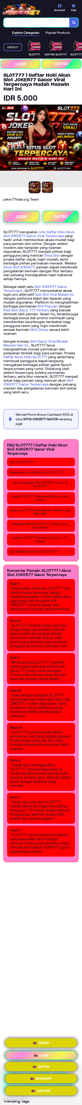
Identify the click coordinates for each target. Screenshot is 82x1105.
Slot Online (40, 330)
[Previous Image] (3, 146)
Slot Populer (48, 306)
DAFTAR (61, 64)
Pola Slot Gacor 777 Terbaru (26, 310)
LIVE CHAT (44, 1092)
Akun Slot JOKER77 (18, 267)
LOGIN (20, 64)
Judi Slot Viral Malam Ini (54, 294)
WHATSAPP (44, 1080)
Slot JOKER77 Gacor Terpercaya (38, 382)
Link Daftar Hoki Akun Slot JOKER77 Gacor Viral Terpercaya (38, 234)
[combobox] (36, 22)
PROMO (43, 1042)
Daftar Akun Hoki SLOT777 (25, 357)
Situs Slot (52, 255)
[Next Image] (78, 146)
